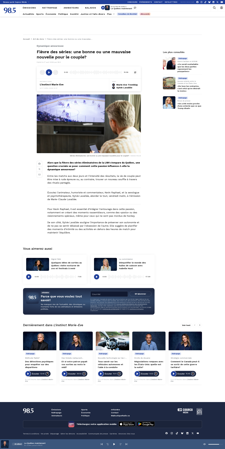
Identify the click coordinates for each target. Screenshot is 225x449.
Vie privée (45, 434)
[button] (101, 444)
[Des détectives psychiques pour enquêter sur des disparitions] (39, 341)
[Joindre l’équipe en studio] (135, 8)
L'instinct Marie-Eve (52, 84)
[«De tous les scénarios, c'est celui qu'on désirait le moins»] (169, 83)
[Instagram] (201, 2)
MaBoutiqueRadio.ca (120, 416)
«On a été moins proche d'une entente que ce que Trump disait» (189, 106)
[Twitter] (39, 169)
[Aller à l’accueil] (10, 10)
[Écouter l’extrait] (49, 72)
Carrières (113, 434)
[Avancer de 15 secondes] (55, 72)
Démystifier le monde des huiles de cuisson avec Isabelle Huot (132, 265)
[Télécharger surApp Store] (127, 424)
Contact (114, 413)
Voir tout (186, 325)
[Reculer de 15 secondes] (42, 72)
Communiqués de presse (98, 434)
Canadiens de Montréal (127, 14)
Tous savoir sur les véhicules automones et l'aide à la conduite (110, 364)
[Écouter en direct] (103, 8)
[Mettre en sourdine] (204, 444)
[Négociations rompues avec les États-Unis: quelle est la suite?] (149, 341)
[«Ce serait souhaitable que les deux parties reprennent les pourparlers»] (169, 63)
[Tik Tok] (205, 2)
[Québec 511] (199, 414)
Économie (85, 413)
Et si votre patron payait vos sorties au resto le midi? (74, 364)
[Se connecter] (221, 7)
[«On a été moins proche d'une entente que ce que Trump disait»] (169, 102)
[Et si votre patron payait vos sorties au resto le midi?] (76, 341)
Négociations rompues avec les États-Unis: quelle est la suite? (148, 364)
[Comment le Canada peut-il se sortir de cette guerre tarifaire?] (185, 341)
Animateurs (56, 416)
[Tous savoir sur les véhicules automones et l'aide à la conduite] (112, 341)
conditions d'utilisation (137, 309)
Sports (84, 410)
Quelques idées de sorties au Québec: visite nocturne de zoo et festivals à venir (66, 265)
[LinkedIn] (213, 2)
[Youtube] (222, 2)
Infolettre (115, 410)
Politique (85, 416)
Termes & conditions (31, 434)
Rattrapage (56, 413)
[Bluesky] (209, 2)
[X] (217, 2)
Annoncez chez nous (126, 434)
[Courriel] (39, 174)
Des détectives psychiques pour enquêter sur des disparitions (39, 364)
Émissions (56, 410)
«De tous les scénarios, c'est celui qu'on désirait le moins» (188, 88)
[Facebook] (197, 2)
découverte (144, 14)
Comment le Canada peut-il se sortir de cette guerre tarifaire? (185, 364)
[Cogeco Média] (185, 412)
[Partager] (135, 72)
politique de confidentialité (111, 309)
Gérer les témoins (68, 434)
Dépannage (54, 434)
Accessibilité (82, 434)
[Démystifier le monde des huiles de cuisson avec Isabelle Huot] (105, 264)
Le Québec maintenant (121, 8)
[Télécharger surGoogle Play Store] (146, 424)
